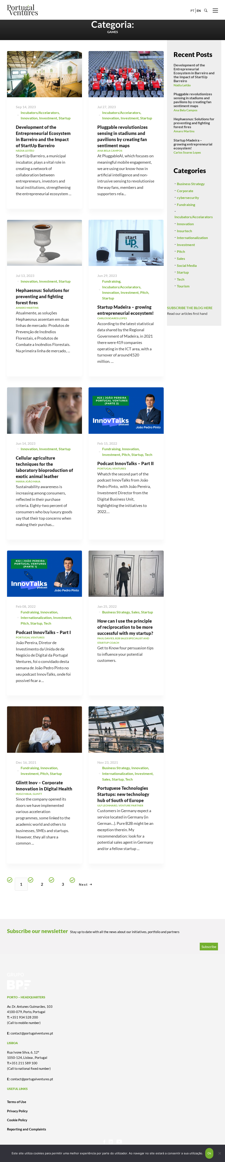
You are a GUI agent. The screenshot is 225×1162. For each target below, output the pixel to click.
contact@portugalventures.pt (32, 1033)
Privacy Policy (17, 1111)
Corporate (185, 191)
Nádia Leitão (182, 85)
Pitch (144, 292)
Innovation (29, 118)
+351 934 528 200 (24, 1017)
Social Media (187, 265)
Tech (148, 454)
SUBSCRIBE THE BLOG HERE (189, 308)
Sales (135, 612)
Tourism (183, 286)
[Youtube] (119, 1142)
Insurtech (184, 231)
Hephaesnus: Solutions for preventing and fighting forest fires (42, 296)
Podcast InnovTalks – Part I (43, 632)
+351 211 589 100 (23, 1063)
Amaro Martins (184, 131)
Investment (48, 118)
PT (192, 10)
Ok (209, 1153)
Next (83, 884)
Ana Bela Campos (185, 110)
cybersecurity (188, 197)
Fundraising (111, 281)
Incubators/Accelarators (40, 112)
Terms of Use (16, 1102)
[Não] (219, 1153)
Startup (65, 118)
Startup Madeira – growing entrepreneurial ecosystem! (193, 144)
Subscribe (208, 946)
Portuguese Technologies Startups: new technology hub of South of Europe (123, 794)
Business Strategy (116, 612)
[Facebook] (104, 1142)
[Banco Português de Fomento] (112, 981)
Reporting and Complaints (26, 1129)
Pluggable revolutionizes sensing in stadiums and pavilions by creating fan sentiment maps (193, 100)
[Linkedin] (111, 1142)
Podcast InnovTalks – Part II (125, 463)
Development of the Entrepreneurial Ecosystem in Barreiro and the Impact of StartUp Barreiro (194, 73)
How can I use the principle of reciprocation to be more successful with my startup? (125, 627)
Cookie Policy (17, 1120)
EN (199, 10)
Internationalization (36, 617)
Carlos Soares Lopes (187, 152)
